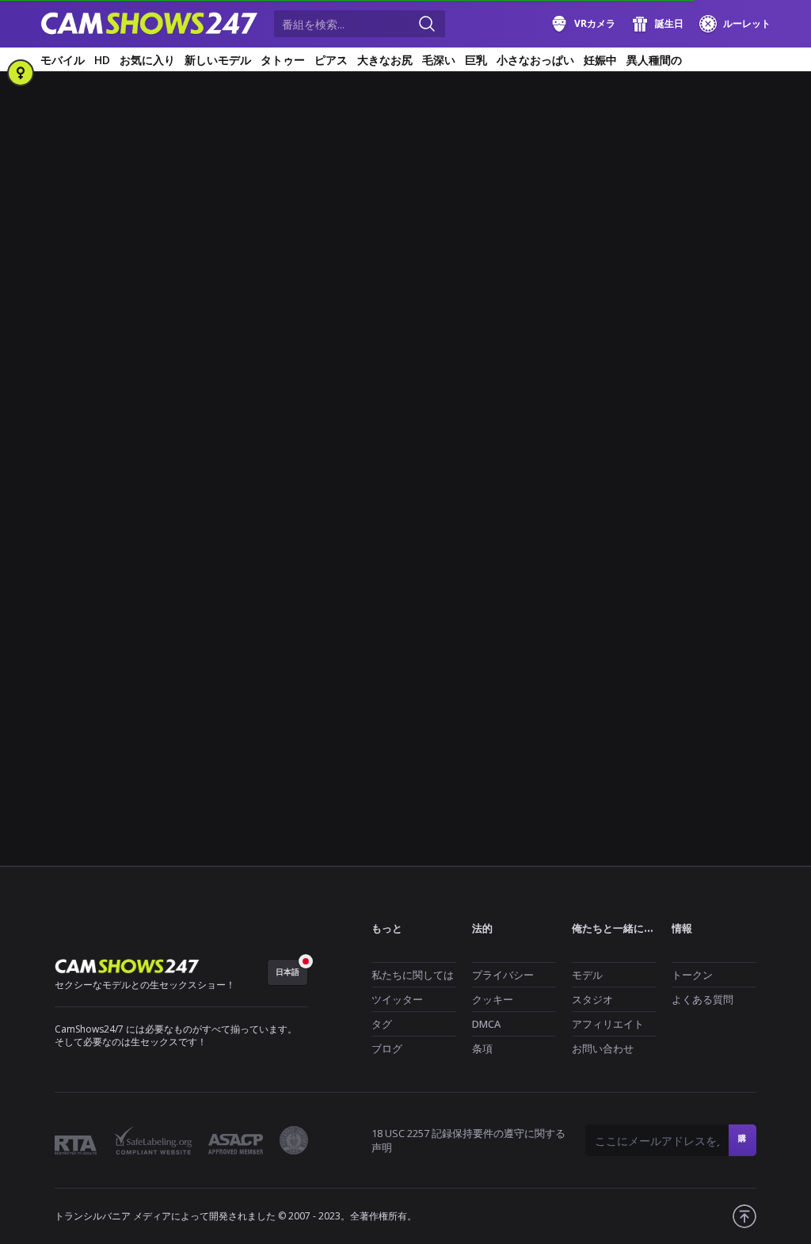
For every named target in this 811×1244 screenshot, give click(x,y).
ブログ (386, 1048)
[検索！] (427, 23)
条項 (482, 1048)
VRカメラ (594, 23)
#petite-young (427, 578)
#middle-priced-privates (102, 552)
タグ (381, 1024)
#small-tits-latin (412, 604)
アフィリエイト (608, 1024)
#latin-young (577, 526)
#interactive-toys (314, 526)
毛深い (438, 59)
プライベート (485, 449)
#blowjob (397, 500)
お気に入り (147, 59)
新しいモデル (218, 59)
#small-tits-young (508, 604)
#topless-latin (80, 630)
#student (655, 604)
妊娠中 (600, 59)
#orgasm (133, 578)
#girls (61, 500)
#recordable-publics (93, 604)
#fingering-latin (84, 526)
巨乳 (476, 59)
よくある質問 (702, 999)
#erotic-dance (618, 500)
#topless (715, 604)
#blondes (242, 500)
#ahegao (114, 500)
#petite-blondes (262, 578)
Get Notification (315, 353)
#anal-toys (178, 500)
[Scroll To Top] (744, 1216)
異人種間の (654, 59)
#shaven (176, 604)
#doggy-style (537, 500)
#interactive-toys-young (428, 526)
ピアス (331, 59)
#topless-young (166, 630)
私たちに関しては (412, 975)
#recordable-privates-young (657, 578)
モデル (587, 975)
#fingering (693, 500)
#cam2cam (462, 500)
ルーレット (747, 23)
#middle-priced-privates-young (397, 552)
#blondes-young (319, 500)
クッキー (492, 999)
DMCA (486, 1024)
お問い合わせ (603, 1048)
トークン (692, 975)
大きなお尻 (385, 59)
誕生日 (669, 23)
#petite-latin (346, 578)
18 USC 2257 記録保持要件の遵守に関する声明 (468, 1140)
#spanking (592, 604)
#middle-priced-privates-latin (241, 552)
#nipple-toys (672, 552)
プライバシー (503, 975)
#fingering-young (179, 526)
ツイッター (397, 999)
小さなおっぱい (535, 59)
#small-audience (251, 604)
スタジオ (592, 999)
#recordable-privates (526, 578)
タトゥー (283, 59)
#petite (190, 578)
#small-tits (332, 604)
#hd (247, 526)
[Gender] (20, 72)
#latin (515, 526)
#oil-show (71, 578)
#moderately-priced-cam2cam (555, 552)
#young (239, 630)
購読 (742, 1144)
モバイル (62, 59)
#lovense (646, 526)
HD (102, 59)
